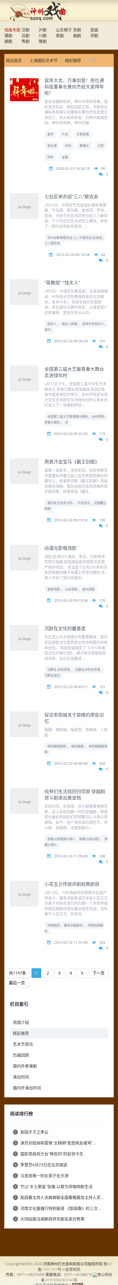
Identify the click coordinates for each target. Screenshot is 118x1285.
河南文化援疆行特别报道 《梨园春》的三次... (58, 1208)
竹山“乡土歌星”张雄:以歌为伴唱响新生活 (54, 1186)
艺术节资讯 (23, 1044)
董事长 (84, 145)
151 (102, 686)
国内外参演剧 (25, 1066)
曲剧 (77, 35)
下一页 (99, 973)
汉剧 (25, 29)
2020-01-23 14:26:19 (73, 168)
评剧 (94, 35)
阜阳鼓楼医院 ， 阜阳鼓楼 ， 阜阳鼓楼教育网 (75, 749)
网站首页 (14, 60)
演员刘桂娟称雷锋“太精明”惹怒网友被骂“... (55, 1143)
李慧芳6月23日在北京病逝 (41, 1164)
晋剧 (60, 35)
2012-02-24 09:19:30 (71, 520)
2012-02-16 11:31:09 (71, 942)
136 (102, 520)
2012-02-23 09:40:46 (71, 763)
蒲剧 (8, 35)
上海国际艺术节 (44, 60)
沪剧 (43, 29)
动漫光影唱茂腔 (60, 548)
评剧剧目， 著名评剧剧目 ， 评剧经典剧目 (73, 928)
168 (102, 856)
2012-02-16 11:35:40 (71, 856)
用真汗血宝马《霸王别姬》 (71, 462)
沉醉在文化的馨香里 (65, 628)
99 (103, 168)
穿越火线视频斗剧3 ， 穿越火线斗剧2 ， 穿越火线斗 (76, 842)
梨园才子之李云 (31, 1132)
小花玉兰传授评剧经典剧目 (71, 884)
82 (103, 254)
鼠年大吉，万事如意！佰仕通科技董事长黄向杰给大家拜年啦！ (74, 86)
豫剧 (43, 41)
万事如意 (82, 134)
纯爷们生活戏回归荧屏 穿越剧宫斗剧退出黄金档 (74, 794)
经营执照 (72, 1269)
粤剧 (25, 41)
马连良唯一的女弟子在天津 (41, 1175)
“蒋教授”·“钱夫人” (62, 282)
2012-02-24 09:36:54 (71, 340)
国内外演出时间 (27, 1087)
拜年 (50, 157)
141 (102, 340)
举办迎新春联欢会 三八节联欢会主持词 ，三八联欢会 (75, 241)
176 (102, 600)
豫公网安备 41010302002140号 (77, 1277)
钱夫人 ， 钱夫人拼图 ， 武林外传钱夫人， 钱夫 (75, 327)
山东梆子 (64, 29)
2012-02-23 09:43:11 (71, 686)
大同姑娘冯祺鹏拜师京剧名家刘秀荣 (49, 1219)
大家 (100, 145)
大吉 (65, 134)
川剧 (43, 35)
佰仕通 (52, 145)
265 (102, 763)
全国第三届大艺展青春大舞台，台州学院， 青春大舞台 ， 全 (75, 419)
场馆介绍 (21, 1022)
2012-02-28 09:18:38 (73, 254)
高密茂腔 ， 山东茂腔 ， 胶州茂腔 (71, 589)
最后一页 (17, 982)
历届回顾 (21, 1055)
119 (102, 433)
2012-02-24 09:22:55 (71, 433)
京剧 (77, 29)
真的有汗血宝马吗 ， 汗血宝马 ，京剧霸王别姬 (75, 506)
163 (102, 942)
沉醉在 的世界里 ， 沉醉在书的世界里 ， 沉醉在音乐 (74, 672)
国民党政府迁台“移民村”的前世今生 (49, 1153)
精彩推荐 (73, 60)
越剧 (8, 41)
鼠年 (50, 134)
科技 (68, 145)
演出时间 (21, 1077)
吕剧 (25, 35)
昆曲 (94, 29)
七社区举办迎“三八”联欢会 (71, 196)
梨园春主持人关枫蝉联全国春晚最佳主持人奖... (59, 1197)
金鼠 (65, 157)
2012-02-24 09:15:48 (71, 600)
